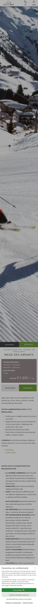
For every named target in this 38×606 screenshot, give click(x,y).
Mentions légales (28, 603)
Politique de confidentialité (13, 603)
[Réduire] (35, 568)
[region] (19, 578)
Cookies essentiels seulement (19, 595)
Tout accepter (17, 590)
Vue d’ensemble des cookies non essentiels (19, 599)
